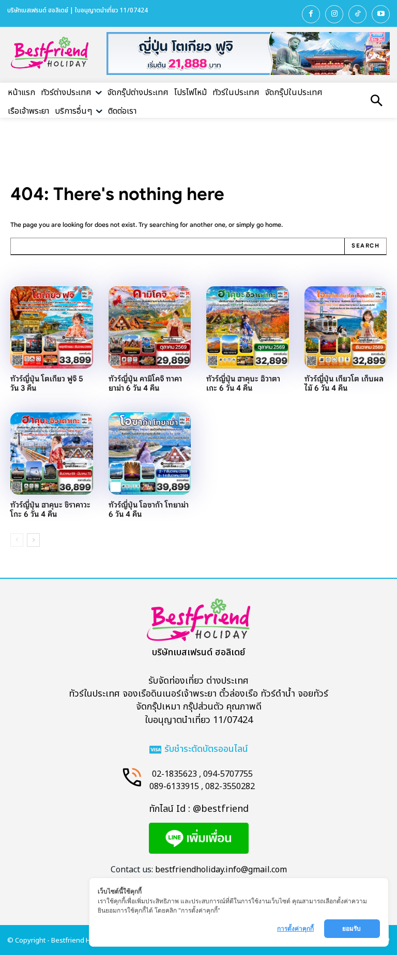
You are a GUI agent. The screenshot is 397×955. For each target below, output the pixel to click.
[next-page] (33, 540)
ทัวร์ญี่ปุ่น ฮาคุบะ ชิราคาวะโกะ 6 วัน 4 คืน (50, 509)
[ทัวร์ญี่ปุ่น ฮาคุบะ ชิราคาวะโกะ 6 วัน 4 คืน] (51, 453)
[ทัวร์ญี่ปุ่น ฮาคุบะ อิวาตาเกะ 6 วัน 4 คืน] (247, 327)
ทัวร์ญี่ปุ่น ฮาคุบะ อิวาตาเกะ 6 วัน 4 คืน (243, 383)
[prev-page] (16, 540)
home (273, 224)
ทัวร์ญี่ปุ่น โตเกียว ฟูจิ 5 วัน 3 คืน (46, 383)
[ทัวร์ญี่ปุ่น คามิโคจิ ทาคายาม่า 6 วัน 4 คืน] (150, 327)
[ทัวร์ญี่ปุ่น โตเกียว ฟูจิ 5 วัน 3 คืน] (51, 327)
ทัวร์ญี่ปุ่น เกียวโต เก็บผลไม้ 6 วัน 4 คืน (344, 383)
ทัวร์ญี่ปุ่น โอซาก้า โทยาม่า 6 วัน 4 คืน (149, 509)
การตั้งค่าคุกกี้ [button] (295, 928)
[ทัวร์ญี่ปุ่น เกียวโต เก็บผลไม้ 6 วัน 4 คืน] (345, 327)
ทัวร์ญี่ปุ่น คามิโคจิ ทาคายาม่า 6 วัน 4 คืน (145, 383)
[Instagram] (334, 14)
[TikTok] (357, 14)
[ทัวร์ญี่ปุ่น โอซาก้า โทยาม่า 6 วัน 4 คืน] (150, 453)
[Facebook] (311, 14)
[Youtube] (381, 14)
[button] (376, 101)
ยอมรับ (352, 928)
